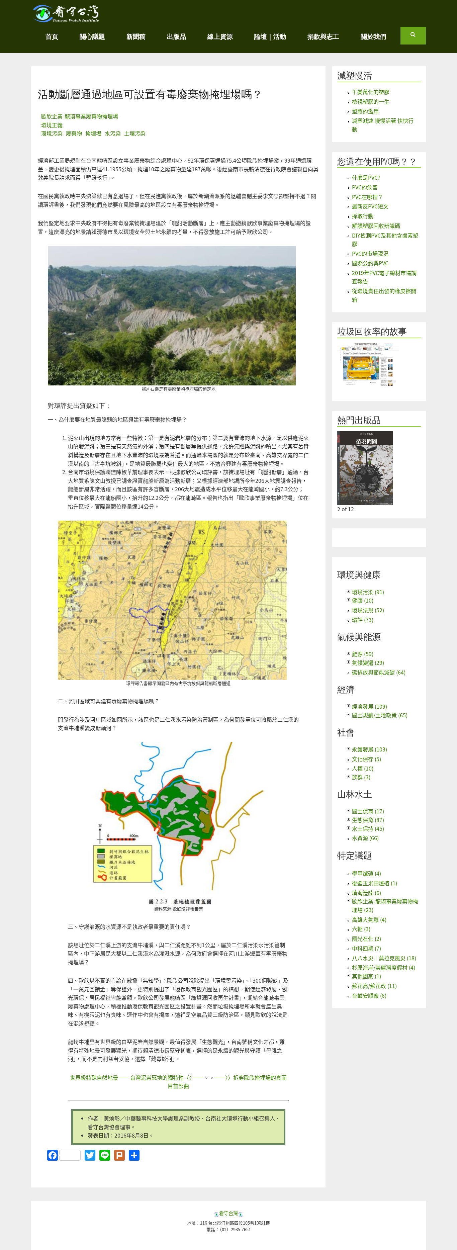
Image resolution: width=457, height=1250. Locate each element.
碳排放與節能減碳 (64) (378, 672)
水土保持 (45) (368, 828)
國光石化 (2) (366, 938)
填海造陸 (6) (366, 893)
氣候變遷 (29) (368, 662)
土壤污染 (135, 133)
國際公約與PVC (370, 263)
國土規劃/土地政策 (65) (379, 715)
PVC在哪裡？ (367, 197)
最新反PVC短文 (370, 206)
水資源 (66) (365, 838)
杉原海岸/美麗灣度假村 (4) (383, 967)
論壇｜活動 (270, 36)
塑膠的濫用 (365, 111)
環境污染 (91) (368, 592)
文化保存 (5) (366, 759)
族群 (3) (361, 777)
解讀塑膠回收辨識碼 (376, 225)
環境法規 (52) (368, 610)
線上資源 (220, 36)
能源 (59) (362, 654)
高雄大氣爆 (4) (369, 919)
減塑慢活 (354, 75)
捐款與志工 (323, 36)
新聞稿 (136, 36)
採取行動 (362, 216)
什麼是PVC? (366, 177)
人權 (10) (362, 768)
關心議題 (92, 36)
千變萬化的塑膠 (370, 92)
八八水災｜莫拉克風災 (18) (384, 958)
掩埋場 (93, 133)
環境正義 (52, 125)
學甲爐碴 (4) (366, 873)
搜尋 (418, 37)
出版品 (176, 36)
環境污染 (52, 133)
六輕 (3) (361, 929)
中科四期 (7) (366, 948)
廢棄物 (74, 133)
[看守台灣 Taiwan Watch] (66, 19)
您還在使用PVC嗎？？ (377, 161)
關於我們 (373, 36)
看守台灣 (228, 1213)
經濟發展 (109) (369, 706)
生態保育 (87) (368, 820)
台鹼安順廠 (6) (369, 995)
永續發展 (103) (369, 749)
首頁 (51, 36)
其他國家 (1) (366, 976)
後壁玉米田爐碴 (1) (374, 883)
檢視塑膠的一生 (370, 101)
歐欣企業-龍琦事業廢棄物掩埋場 (79, 116)
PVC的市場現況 (370, 253)
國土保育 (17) (368, 811)
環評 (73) (362, 620)
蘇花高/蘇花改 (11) (374, 986)
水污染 (113, 133)
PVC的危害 (365, 187)
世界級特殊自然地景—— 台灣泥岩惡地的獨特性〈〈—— (137, 1077)
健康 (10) (362, 600)
